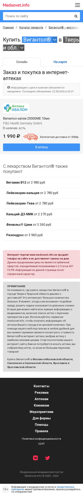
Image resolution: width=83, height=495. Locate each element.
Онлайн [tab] (21, 62)
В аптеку (41, 147)
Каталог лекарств (31, 27)
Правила (41, 431)
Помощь (41, 425)
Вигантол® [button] (37, 40)
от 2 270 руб (29, 214)
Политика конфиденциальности (41, 438)
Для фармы (41, 418)
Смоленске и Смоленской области (29, 363)
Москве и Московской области (53, 359)
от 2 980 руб (25, 182)
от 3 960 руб (24, 235)
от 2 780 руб (32, 193)
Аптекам (41, 399)
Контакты (41, 386)
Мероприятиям (41, 412)
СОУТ (41, 443)
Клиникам (41, 405)
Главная (8, 27)
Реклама (42, 392)
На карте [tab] (60, 62)
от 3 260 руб (28, 225)
